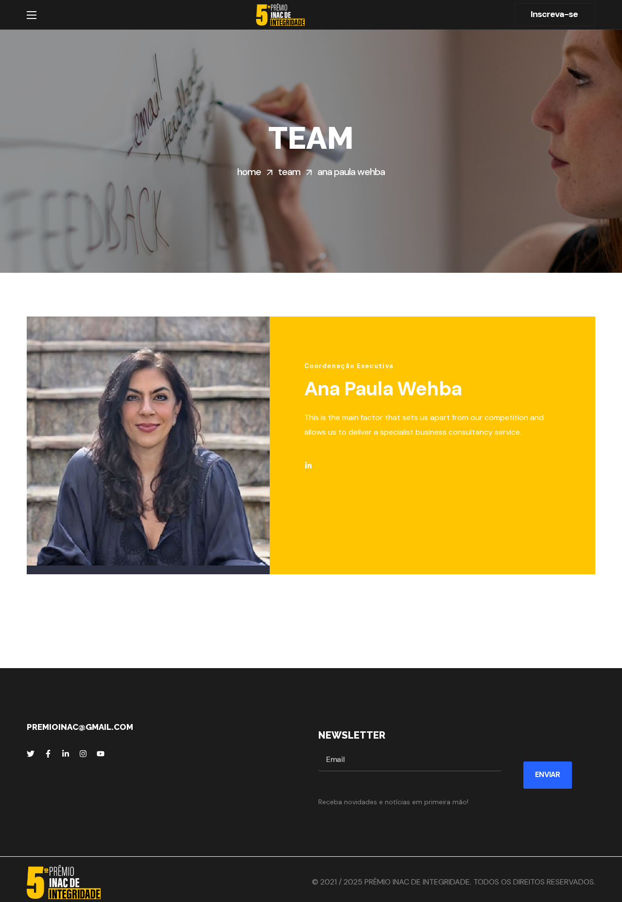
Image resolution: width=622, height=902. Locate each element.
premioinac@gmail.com (80, 727)
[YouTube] (100, 754)
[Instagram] (83, 754)
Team (289, 171)
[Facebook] (48, 754)
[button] (555, 14)
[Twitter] (31, 754)
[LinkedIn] (65, 754)
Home (249, 171)
